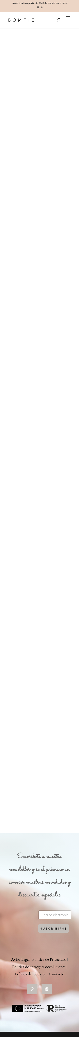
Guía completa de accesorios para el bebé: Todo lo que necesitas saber (38, 402)
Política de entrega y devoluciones (38, 966)
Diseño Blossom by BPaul (31, 761)
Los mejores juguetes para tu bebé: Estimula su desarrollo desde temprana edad (39, 616)
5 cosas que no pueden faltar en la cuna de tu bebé (38, 551)
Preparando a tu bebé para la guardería (34, 82)
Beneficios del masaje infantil (34, 216)
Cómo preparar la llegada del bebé (38, 323)
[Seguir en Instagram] (47, 989)
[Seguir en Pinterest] (32, 989)
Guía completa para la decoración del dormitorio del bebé (38, 483)
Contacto (56, 974)
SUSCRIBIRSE (53, 929)
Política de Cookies (30, 974)
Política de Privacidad (49, 959)
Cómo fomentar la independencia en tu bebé (37, 150)
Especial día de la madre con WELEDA (33, 692)
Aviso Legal (20, 959)
